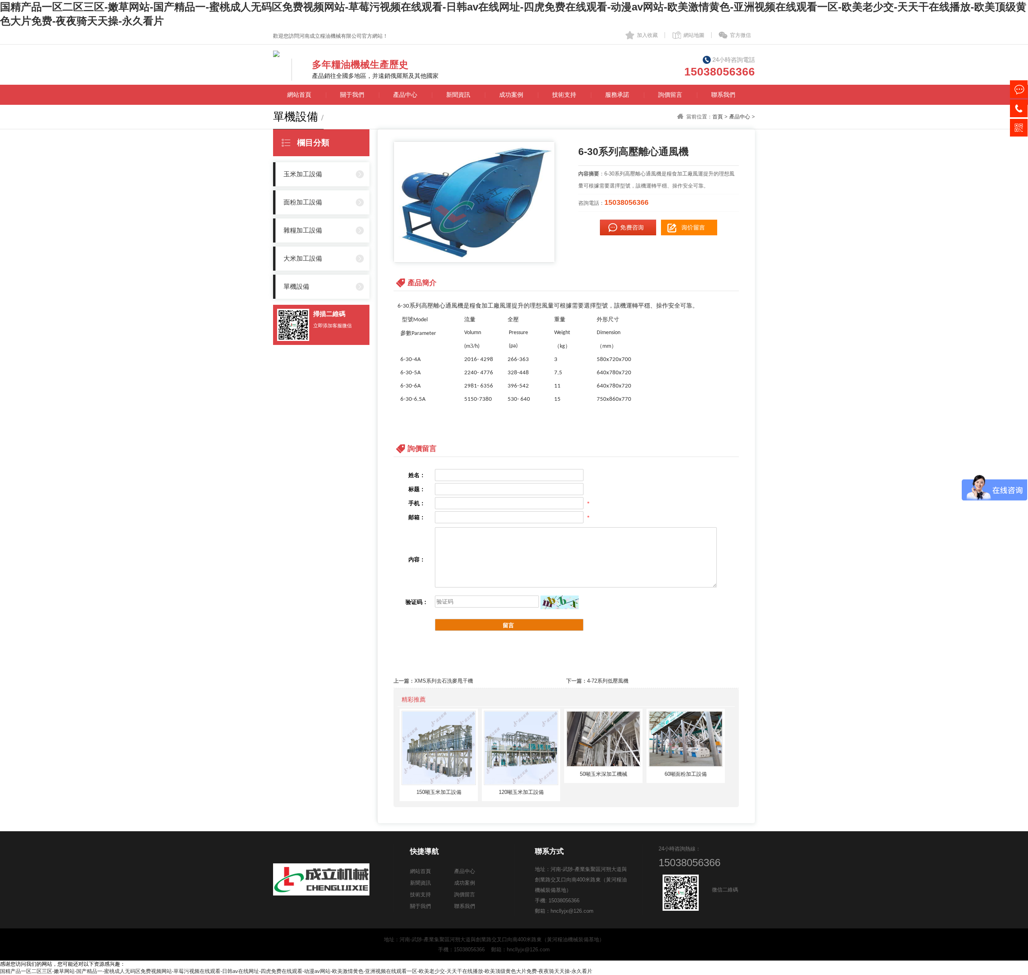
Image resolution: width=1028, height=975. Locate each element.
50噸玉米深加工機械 (603, 774)
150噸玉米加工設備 (438, 792)
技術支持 (564, 94)
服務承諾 (617, 94)
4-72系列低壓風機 (607, 681)
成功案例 (511, 94)
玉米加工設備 (303, 174)
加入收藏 (647, 35)
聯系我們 (723, 94)
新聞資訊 (458, 94)
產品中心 (405, 94)
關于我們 (352, 94)
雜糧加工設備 (303, 230)
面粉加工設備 (303, 202)
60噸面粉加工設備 (686, 774)
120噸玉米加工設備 (521, 792)
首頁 (717, 117)
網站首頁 (299, 94)
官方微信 (740, 35)
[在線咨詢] (1019, 89)
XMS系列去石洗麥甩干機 (443, 681)
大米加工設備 (303, 258)
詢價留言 (670, 94)
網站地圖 (693, 35)
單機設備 (296, 286)
